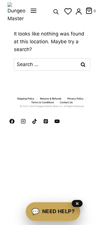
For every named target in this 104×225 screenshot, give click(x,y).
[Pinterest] (46, 121)
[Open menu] (33, 10)
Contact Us (66, 102)
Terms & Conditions (42, 102)
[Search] (56, 11)
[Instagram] (23, 121)
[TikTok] (34, 121)
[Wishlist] (68, 11)
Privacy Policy (75, 98)
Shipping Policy (25, 98)
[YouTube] (57, 121)
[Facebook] (12, 121)
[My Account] (79, 11)
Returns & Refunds (51, 98)
